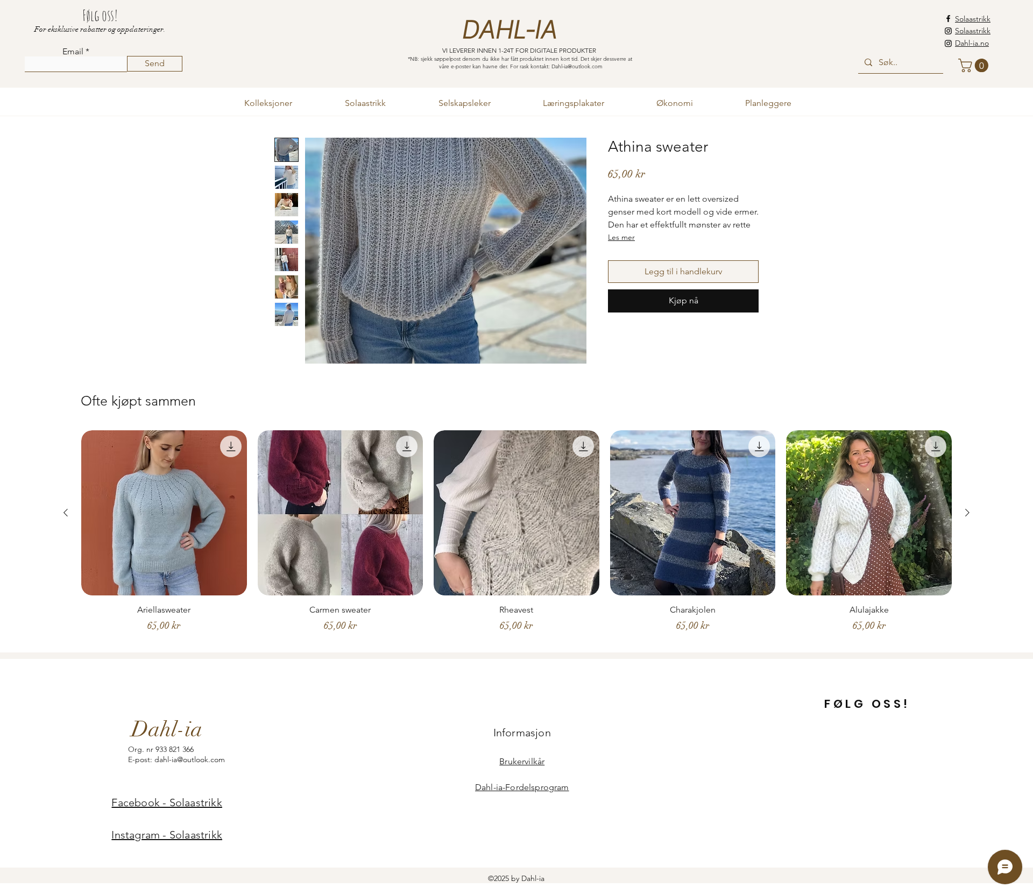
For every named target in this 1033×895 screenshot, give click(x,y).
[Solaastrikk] (948, 30)
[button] (975, 65)
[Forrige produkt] (65, 512)
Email (72, 51)
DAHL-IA (508, 30)
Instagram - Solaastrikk (166, 834)
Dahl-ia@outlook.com (577, 66)
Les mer (621, 237)
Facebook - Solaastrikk (166, 802)
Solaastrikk (972, 19)
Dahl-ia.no (972, 43)
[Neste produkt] (967, 512)
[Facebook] (948, 18)
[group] (516, 536)
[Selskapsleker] (948, 43)
